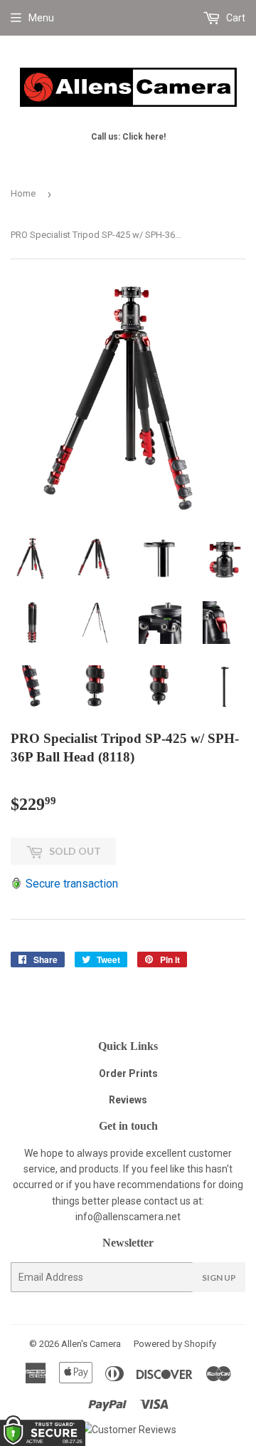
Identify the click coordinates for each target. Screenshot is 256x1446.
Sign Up (219, 1277)
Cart (234, 18)
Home (23, 193)
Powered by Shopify (175, 1343)
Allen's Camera (91, 1343)
